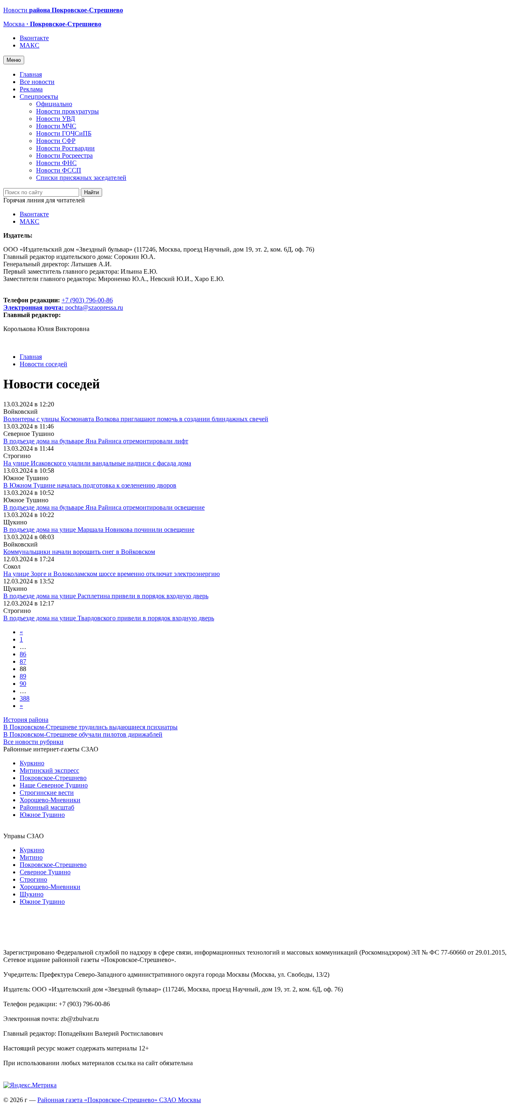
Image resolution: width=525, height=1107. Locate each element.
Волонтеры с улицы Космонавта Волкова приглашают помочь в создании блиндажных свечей (135, 418)
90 (23, 683)
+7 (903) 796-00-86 (58, 304)
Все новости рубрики (33, 741)
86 (23, 654)
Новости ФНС (56, 162)
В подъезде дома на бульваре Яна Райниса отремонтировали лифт (95, 441)
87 (23, 661)
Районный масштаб (47, 807)
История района (25, 719)
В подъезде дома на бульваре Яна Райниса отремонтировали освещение (104, 507)
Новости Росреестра (64, 155)
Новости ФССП (58, 170)
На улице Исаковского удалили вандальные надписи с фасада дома (97, 463)
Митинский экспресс (49, 770)
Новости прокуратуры (67, 111)
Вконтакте (34, 37)
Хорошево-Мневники (50, 799)
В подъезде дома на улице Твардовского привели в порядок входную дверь (108, 618)
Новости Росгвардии (65, 148)
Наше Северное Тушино (54, 785)
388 (25, 698)
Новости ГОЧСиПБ (63, 133)
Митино (31, 857)
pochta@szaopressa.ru (94, 307)
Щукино (31, 894)
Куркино (32, 763)
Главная (31, 74)
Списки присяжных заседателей (81, 177)
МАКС (29, 45)
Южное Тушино (42, 814)
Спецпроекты (39, 96)
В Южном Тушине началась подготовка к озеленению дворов (89, 485)
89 (23, 676)
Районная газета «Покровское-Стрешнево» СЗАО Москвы (119, 1099)
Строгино (33, 879)
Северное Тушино (45, 872)
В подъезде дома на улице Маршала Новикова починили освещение (98, 529)
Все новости (37, 81)
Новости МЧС (56, 125)
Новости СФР (55, 140)
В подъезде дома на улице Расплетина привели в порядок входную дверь (105, 595)
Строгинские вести (47, 792)
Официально (54, 103)
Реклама (31, 89)
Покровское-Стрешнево (53, 777)
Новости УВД (55, 118)
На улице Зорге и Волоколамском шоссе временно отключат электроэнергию (111, 573)
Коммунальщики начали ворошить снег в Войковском (79, 551)
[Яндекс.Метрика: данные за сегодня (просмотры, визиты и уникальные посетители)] (30, 1085)
